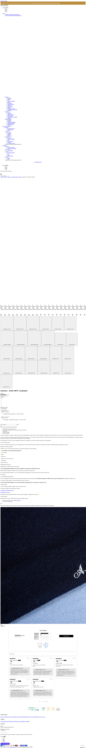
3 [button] (43, 701)
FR (6, 11)
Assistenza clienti (3, 484)
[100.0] (46, 645)
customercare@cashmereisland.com (7, 490)
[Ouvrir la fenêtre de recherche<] (43, 172)
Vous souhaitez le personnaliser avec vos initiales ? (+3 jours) (5, 411)
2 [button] (41, 701)
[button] (3, 394)
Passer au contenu (3, 0)
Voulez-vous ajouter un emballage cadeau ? (5, 417)
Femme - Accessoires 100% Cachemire (14, 177)
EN (6, 10)
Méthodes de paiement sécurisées (6, 446)
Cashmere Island (12, 746)
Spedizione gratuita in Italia (5, 464)
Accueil (1, 177)
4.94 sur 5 (23, 635)
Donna (5, 177)
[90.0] (40, 645)
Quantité (3, 424)
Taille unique (4, 408)
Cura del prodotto (3, 496)
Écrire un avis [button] (66, 636)
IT (3, 738)
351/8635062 (2, 492)
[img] (12, 658)
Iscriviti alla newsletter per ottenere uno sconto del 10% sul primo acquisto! (46, 3)
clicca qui (19, 500)
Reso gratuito (2, 474)
